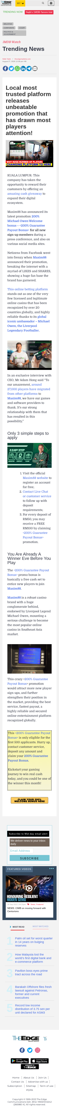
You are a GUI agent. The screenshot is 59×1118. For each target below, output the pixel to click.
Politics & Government (10, 33)
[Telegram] (29, 68)
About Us (28, 1077)
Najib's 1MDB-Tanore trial (39, 12)
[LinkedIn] (23, 68)
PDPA (29, 1090)
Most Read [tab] (18, 927)
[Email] (35, 68)
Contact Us (17, 1081)
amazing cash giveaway (24, 193)
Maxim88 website (35, 478)
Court (22, 28)
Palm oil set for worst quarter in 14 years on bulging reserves (34, 942)
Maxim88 (14, 398)
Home (15, 1077)
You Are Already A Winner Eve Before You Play (29, 558)
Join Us (42, 1077)
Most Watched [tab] (41, 926)
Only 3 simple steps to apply (28, 435)
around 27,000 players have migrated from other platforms (28, 389)
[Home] (6, 2)
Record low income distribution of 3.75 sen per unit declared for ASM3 (32, 1009)
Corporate (9, 28)
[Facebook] (5, 68)
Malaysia (8, 24)
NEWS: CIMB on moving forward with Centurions (26, 909)
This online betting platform (27, 289)
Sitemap (31, 1085)
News (33, 904)
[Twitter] (11, 68)
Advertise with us (38, 1081)
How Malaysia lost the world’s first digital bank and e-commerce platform (33, 958)
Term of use (46, 1085)
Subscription (14, 1085)
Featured (39, 904)
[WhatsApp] (17, 68)
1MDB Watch (11, 42)
